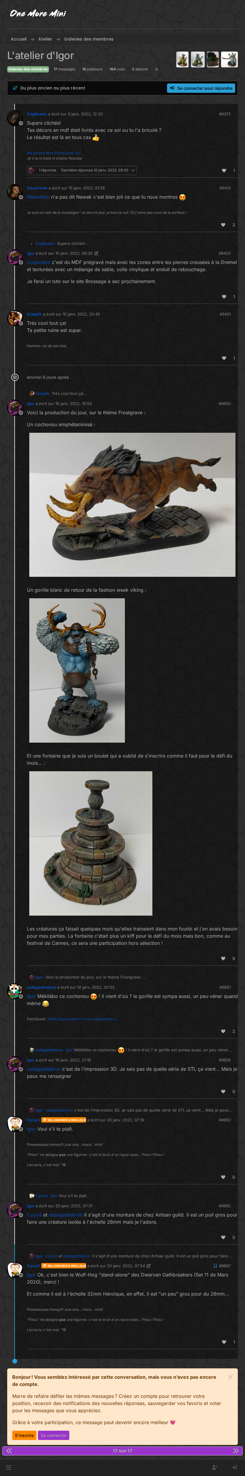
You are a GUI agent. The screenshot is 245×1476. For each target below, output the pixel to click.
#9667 (225, 1265)
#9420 (225, 253)
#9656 (225, 1060)
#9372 (225, 114)
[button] (8, 1468)
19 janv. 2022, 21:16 (73, 1060)
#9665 (225, 1205)
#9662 (225, 1120)
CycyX (33, 1120)
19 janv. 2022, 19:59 (73, 403)
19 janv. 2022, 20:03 (95, 987)
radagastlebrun (41, 987)
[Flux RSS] (156, 69)
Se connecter (54, 1435)
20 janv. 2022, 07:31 (73, 1205)
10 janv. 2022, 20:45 (81, 314)
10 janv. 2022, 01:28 (86, 188)
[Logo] (38, 14)
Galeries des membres (28, 69)
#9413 (225, 188)
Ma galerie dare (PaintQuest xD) (54, 153)
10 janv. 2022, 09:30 (74, 253)
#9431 (225, 314)
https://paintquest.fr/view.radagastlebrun (82, 1019)
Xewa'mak (37, 188)
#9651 (225, 987)
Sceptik (34, 314)
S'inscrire (24, 1435)
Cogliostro (37, 114)
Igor (30, 253)
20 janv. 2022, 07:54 (126, 1265)
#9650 (225, 403)
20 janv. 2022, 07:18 (125, 1120)
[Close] (230, 1377)
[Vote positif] (224, 170)
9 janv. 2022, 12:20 (85, 114)
